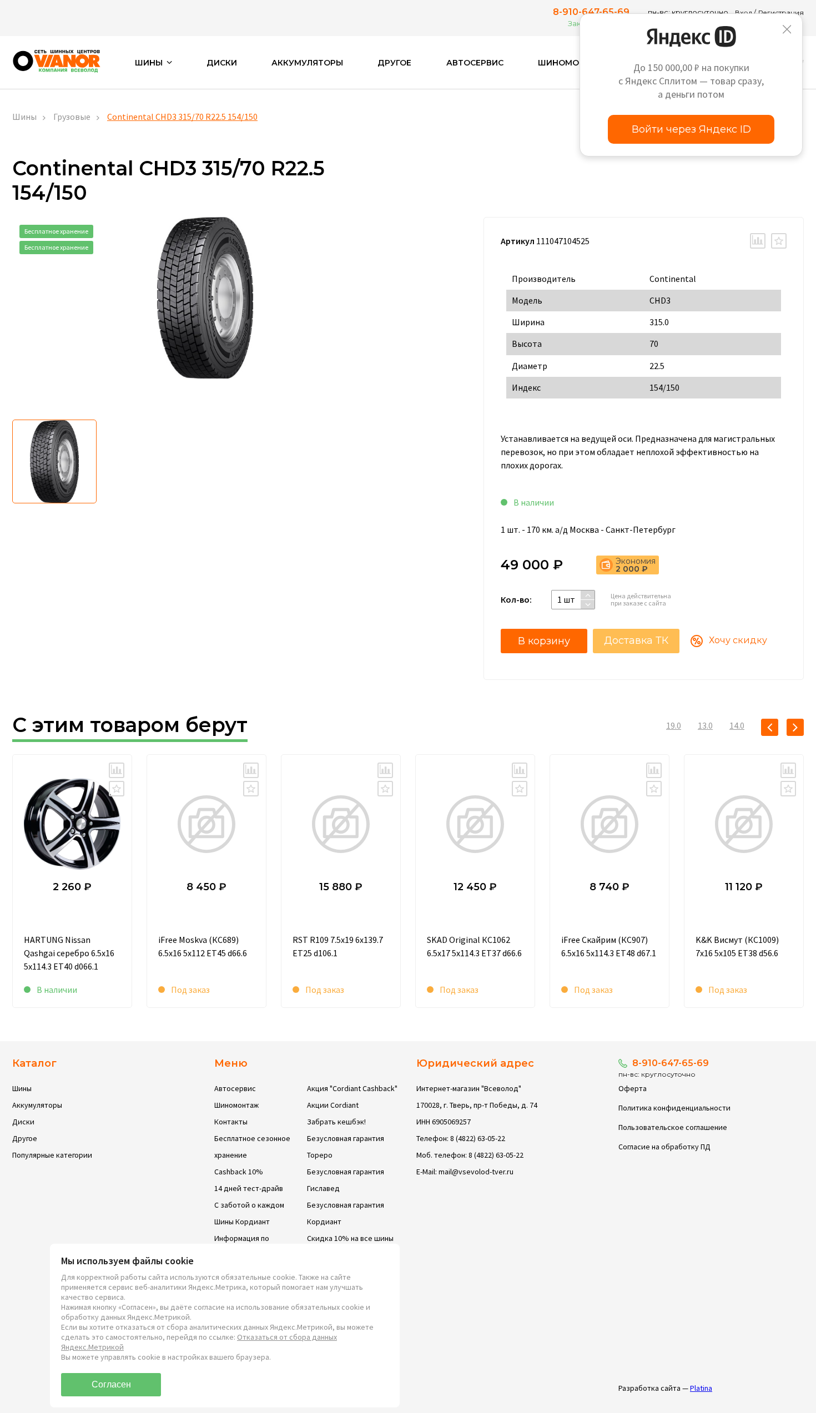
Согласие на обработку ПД (664, 1147)
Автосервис (474, 63)
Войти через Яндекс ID (691, 129)
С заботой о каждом (249, 1205)
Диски (221, 63)
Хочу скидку (738, 640)
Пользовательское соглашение (672, 1127)
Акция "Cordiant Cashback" (352, 1088)
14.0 (736, 725)
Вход (743, 12)
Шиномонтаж (571, 63)
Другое (394, 63)
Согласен (111, 1384)
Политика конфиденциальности (674, 1108)
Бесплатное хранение (56, 231)
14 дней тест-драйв (248, 1188)
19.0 (673, 725)
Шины (24, 116)
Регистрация (781, 12)
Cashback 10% (238, 1172)
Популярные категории (52, 1155)
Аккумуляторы (307, 63)
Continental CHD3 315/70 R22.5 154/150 (182, 116)
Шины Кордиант (242, 1222)
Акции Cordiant (333, 1105)
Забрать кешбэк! (336, 1122)
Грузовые (71, 116)
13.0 (705, 725)
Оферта (632, 1088)
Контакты (231, 1122)
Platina (701, 1388)
